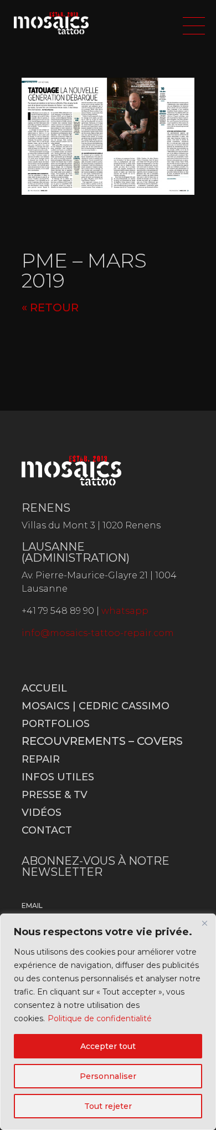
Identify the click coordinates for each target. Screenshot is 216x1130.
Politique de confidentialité (100, 1018)
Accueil (44, 688)
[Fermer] (204, 923)
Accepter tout (108, 1046)
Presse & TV (55, 795)
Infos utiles (58, 777)
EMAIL (32, 905)
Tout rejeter (108, 1106)
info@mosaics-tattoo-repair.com (98, 633)
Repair (41, 759)
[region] (108, 1022)
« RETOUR (50, 307)
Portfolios (56, 724)
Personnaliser (108, 1076)
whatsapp (124, 611)
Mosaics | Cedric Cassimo (95, 706)
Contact (47, 830)
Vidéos (41, 812)
